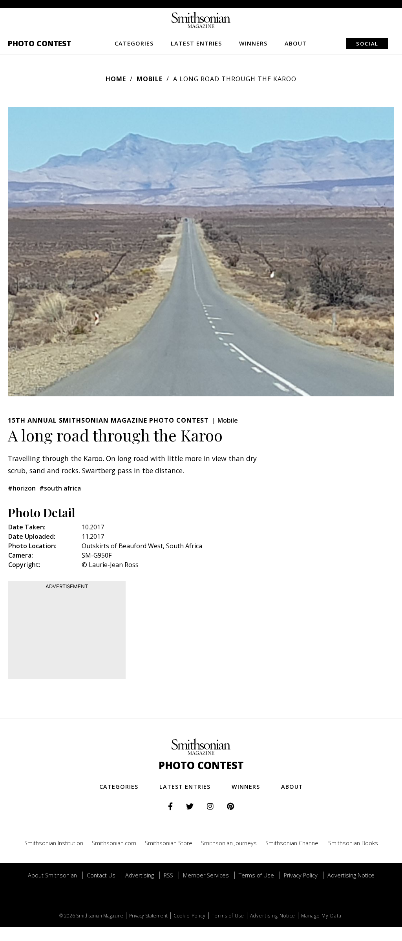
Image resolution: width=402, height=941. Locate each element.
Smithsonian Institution (53, 843)
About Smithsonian (52, 875)
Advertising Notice (351, 875)
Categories (134, 43)
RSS (168, 875)
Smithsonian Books (353, 843)
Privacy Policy (301, 875)
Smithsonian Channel (292, 843)
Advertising (139, 875)
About (296, 43)
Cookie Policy (190, 915)
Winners (253, 43)
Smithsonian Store (168, 843)
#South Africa (60, 488)
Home (116, 79)
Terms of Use (256, 875)
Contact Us (101, 875)
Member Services (206, 875)
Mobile (150, 79)
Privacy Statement (148, 915)
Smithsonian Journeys (229, 843)
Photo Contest (39, 43)
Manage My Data (321, 915)
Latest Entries (196, 43)
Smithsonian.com (114, 843)
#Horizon (22, 488)
